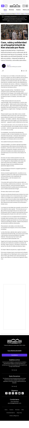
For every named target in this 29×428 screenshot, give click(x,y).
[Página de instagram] (13, 394)
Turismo (18, 9)
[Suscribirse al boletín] (2, 6)
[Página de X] (9, 394)
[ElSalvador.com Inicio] (15, 5)
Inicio (5, 9)
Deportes (19, 412)
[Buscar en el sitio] (6, 6)
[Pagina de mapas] (24, 6)
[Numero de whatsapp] (16, 394)
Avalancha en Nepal (10, 13)
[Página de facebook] (6, 394)
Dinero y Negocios (14, 415)
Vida (22, 409)
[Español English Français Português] (27, 6)
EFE (10, 65)
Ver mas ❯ (14, 370)
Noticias (11, 9)
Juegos (22, 13)
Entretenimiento (11, 412)
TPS (18, 13)
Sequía (2, 13)
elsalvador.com (6, 19)
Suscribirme (14, 355)
